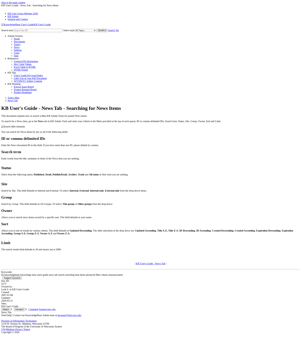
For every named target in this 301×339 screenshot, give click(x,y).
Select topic (69, 30)
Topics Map (13, 97)
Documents (19, 41)
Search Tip (113, 30)
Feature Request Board (25, 89)
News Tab (13, 100)
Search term (7, 30)
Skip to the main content (13, 2)
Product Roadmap (23, 92)
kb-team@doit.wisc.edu (69, 315)
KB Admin (13, 16)
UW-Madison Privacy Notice (15, 329)
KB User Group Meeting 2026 (23, 13)
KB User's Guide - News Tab (150, 263)
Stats (16, 55)
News (17, 47)
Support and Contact (18, 19)
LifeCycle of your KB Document (30, 78)
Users (16, 53)
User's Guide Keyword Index (28, 75)
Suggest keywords (12, 278)
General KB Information (26, 61)
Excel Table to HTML (25, 67)
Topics (17, 44)
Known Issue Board (24, 86)
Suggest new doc (47, 309)
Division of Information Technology (19, 321)
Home (17, 38)
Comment (33, 309)
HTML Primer (21, 69)
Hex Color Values (23, 64)
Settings (18, 50)
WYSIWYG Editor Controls (28, 81)
